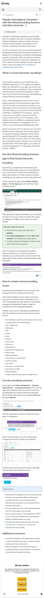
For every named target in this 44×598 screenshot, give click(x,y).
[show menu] (40, 3)
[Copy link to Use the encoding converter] (36, 380)
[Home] (5, 3)
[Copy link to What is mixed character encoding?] (5, 77)
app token (29, 219)
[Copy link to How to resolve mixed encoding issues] (12, 285)
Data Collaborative (21, 544)
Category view (10, 15)
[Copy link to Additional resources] (28, 533)
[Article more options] (40, 15)
